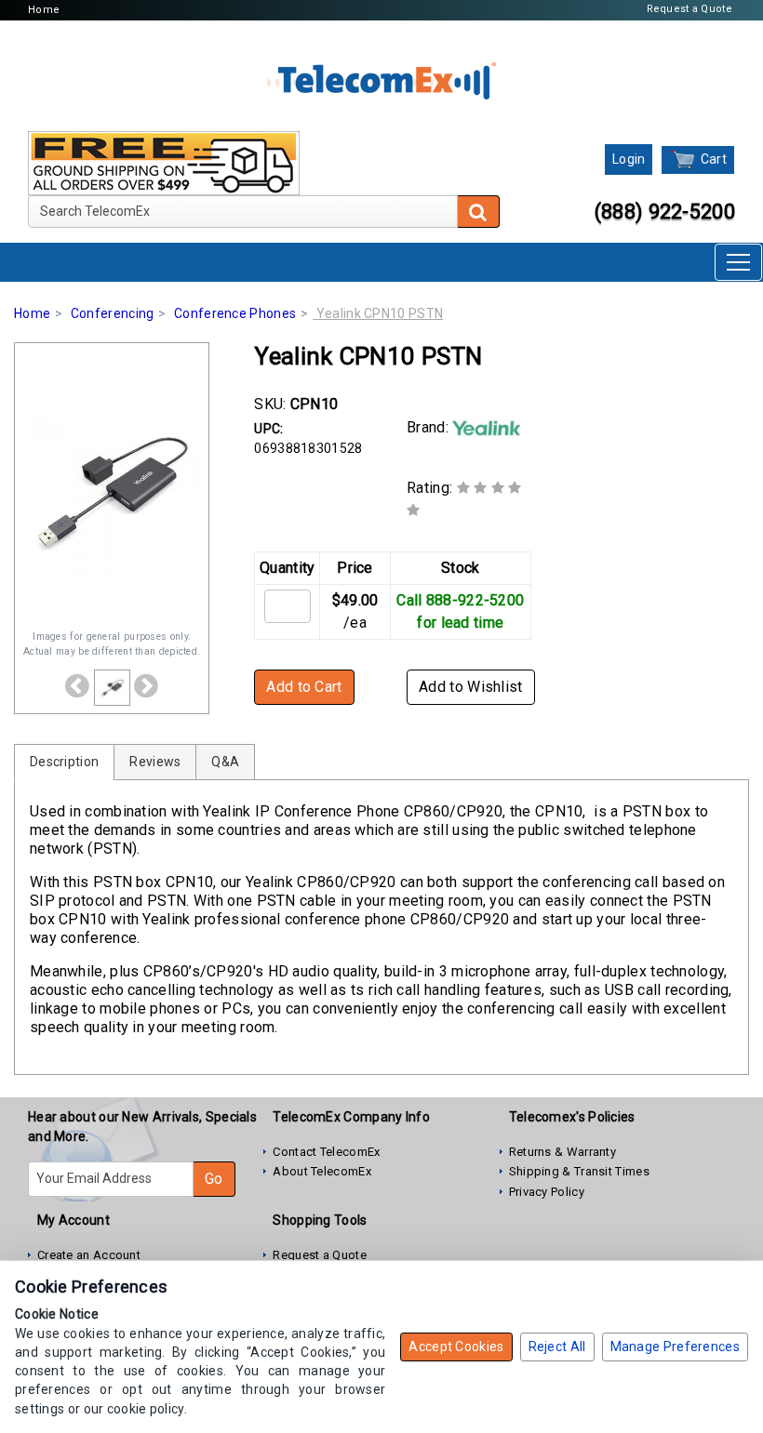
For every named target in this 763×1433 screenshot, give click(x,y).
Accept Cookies (455, 1346)
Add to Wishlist (471, 687)
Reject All (557, 1346)
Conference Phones (235, 313)
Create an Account (89, 1255)
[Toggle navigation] (738, 262)
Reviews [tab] (155, 761)
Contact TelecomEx (326, 1152)
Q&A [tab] (225, 761)
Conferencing (112, 313)
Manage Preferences (675, 1346)
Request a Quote (690, 9)
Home (44, 10)
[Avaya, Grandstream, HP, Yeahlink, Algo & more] (381, 79)
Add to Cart (303, 687)
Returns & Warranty (562, 1152)
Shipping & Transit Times (579, 1171)
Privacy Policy (546, 1192)
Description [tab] (64, 761)
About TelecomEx (322, 1171)
